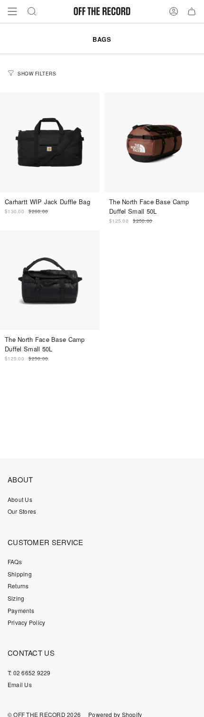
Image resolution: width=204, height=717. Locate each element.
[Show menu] (12, 11)
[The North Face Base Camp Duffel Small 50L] (154, 142)
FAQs (15, 561)
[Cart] (191, 11)
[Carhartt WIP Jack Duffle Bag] (50, 142)
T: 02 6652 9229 (29, 673)
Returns (18, 586)
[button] (32, 11)
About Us (20, 499)
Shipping (20, 574)
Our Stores (22, 511)
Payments (21, 610)
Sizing (16, 598)
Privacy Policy (26, 622)
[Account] (173, 11)
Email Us (20, 684)
